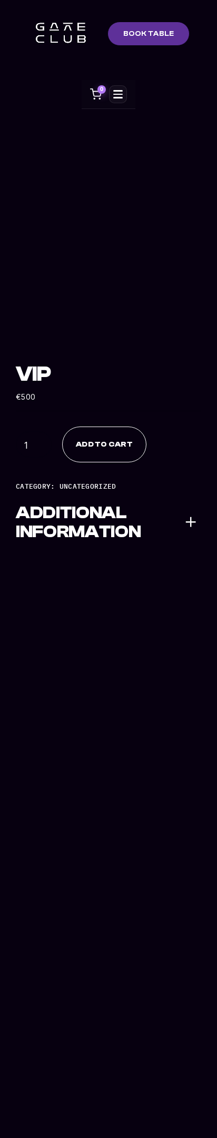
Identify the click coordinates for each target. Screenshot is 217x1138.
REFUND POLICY (40, 946)
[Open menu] (118, 94)
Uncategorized (88, 486)
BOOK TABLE (148, 33)
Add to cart (104, 444)
